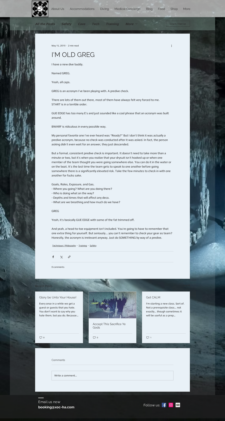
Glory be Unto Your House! (57, 297)
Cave (81, 24)
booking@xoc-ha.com (56, 407)
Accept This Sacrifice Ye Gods (109, 325)
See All (186, 285)
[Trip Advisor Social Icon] (178, 405)
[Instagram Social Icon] (171, 405)
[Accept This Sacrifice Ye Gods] (112, 305)
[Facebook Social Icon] (164, 405)
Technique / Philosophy (64, 245)
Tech (95, 24)
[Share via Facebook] (53, 256)
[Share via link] (69, 256)
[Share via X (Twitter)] (61, 256)
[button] (57, 8)
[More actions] (171, 46)
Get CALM (153, 297)
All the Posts (45, 24)
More (129, 24)
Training (112, 24)
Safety (66, 24)
